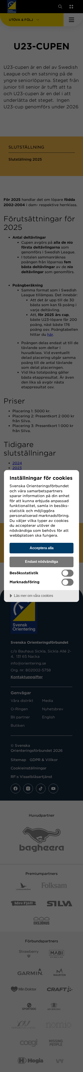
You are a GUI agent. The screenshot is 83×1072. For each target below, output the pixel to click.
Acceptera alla (42, 548)
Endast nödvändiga (41, 561)
